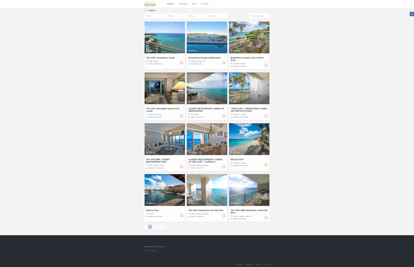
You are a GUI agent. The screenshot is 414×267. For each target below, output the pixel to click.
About (194, 4)
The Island (204, 4)
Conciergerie (183, 4)
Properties (170, 4)
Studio (150, 61)
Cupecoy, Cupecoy (196, 165)
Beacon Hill (201, 61)
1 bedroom (151, 114)
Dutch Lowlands (153, 165)
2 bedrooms (236, 114)
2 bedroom (194, 61)
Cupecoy (156, 61)
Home (145, 10)
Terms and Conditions (151, 250)
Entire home (158, 64)
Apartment (236, 117)
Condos (150, 64)
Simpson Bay (195, 114)
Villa (192, 64)
